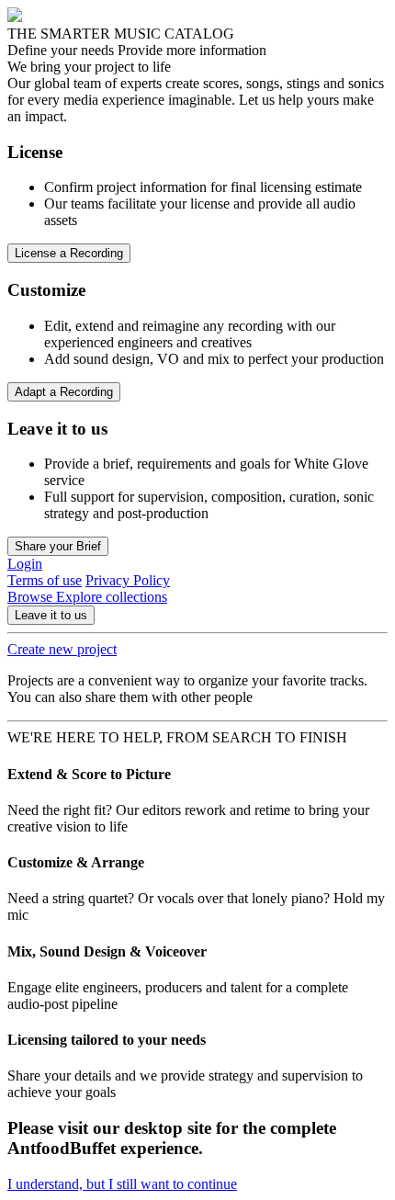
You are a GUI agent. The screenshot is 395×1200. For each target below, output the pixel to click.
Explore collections (111, 597)
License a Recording (69, 253)
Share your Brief (58, 546)
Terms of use (44, 580)
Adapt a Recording (64, 392)
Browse (31, 597)
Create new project (62, 649)
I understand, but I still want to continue (122, 1184)
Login (24, 564)
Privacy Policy (127, 580)
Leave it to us (51, 615)
